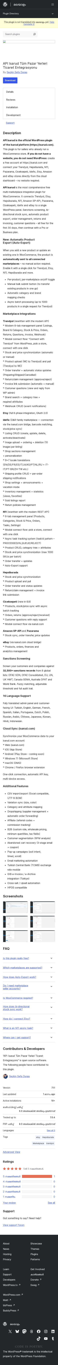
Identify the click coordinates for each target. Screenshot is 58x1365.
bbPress (9, 1305)
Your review (9, 1202)
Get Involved (37, 1269)
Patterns (35, 1259)
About (6, 1243)
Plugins (34, 1254)
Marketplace (38, 1143)
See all (51, 1202)
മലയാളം (15, 1324)
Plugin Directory (11, 13)
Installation (12, 107)
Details (10, 91)
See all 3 (51, 1130)
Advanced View (11, 1151)
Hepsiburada (48, 1137)
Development (13, 115)
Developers (9, 1279)
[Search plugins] (34, 34)
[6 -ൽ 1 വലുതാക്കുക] (23, 905)
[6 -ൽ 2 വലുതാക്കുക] (51, 905)
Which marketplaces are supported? (22, 967)
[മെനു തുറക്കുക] (53, 4)
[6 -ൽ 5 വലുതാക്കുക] (23, 934)
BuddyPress (11, 1310)
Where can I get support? (17, 1037)
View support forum (13, 1225)
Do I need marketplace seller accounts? (15, 987)
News (6, 1248)
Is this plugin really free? (16, 958)
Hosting (7, 1254)
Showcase (36, 1243)
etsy (38, 1137)
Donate (36, 1279)
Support (10, 122)
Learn (6, 1269)
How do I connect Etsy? (16, 1018)
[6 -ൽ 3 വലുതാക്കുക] (23, 919)
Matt (7, 1300)
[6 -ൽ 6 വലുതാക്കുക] (51, 934)
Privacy (7, 1259)
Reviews (10, 99)
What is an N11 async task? (18, 1028)
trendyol (50, 1143)
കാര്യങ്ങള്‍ (37, 1274)
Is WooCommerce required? (18, 998)
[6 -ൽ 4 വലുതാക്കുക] (51, 919)
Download (10, 80)
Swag (35, 1285)
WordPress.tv (12, 1285)
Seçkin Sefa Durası (17, 72)
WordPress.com (13, 1294)
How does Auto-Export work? (19, 977)
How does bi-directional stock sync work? (16, 1008)
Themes (34, 1248)
